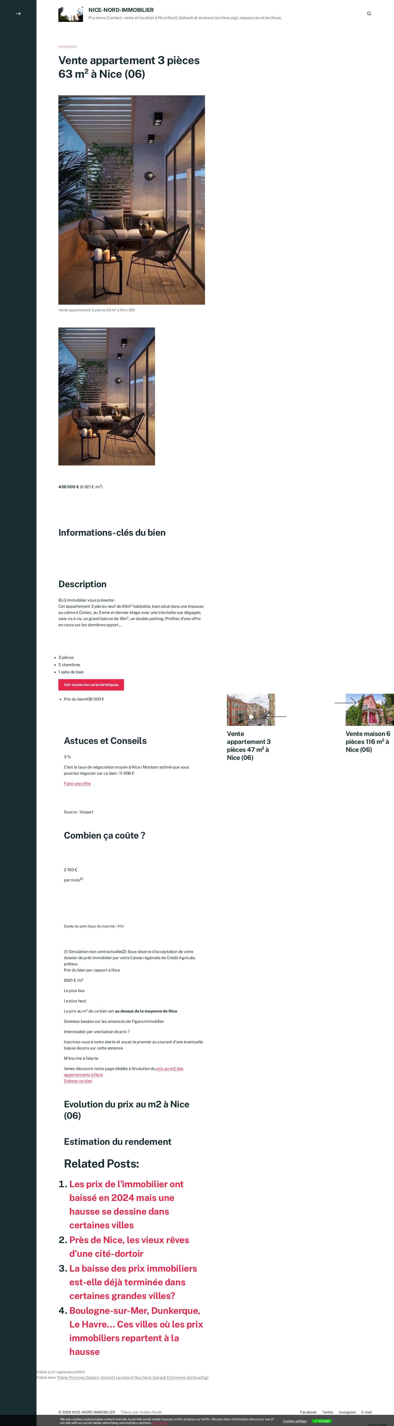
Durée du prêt (94, 926)
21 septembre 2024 (68, 1372)
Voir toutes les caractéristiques (91, 685)
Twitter (328, 1412)
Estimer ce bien (78, 1080)
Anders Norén (150, 1412)
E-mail (366, 1412)
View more (159, 1423)
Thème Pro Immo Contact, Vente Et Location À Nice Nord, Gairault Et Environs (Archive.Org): (133, 1377)
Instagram (347, 1412)
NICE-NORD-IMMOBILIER (121, 10)
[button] (18, 713)
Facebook (308, 1412)
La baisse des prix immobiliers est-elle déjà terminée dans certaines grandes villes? (133, 1282)
